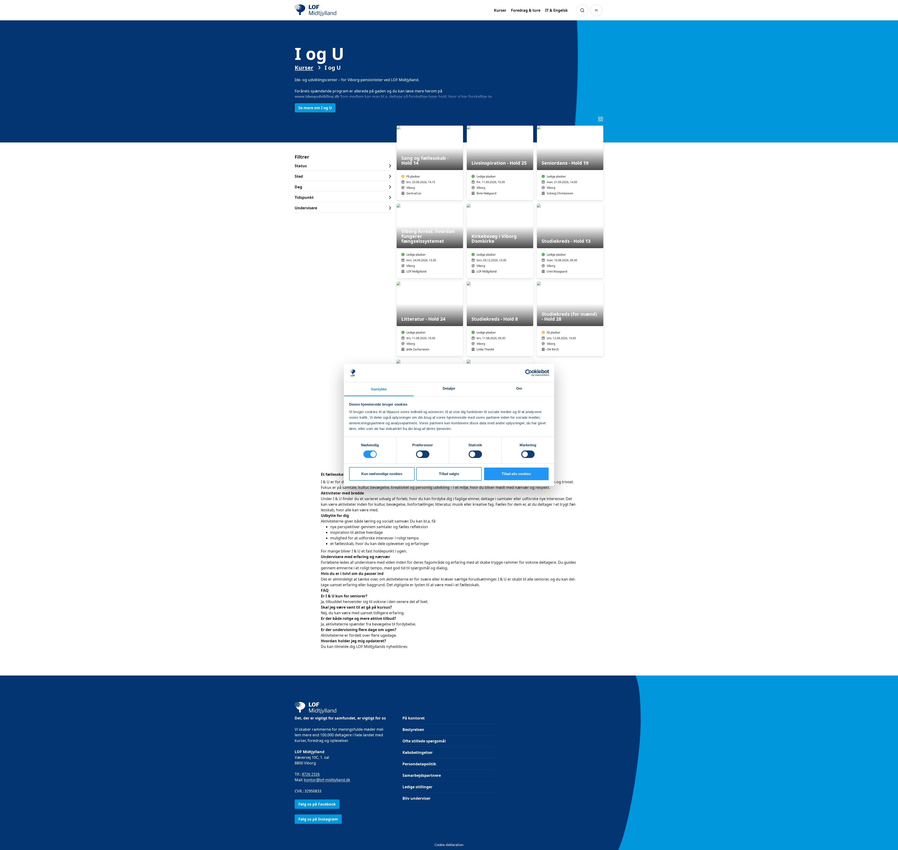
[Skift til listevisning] (600, 119)
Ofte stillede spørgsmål (424, 741)
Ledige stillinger (417, 786)
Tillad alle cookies (516, 474)
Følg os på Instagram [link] (318, 819)
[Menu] (596, 10)
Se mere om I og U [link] (315, 107)
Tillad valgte (449, 474)
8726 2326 (311, 774)
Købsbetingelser (417, 752)
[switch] (422, 454)
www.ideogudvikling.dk (317, 96)
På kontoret (413, 718)
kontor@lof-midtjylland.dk (327, 779)
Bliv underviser (416, 798)
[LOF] (329, 10)
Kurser (500, 10)
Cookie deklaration (449, 845)
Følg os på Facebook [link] (317, 804)
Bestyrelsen (413, 729)
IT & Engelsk (556, 10)
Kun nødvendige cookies (381, 474)
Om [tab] (519, 388)
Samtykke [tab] (379, 389)
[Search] (582, 10)
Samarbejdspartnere (421, 775)
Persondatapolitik (419, 763)
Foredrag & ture (525, 10)
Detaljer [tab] (449, 388)
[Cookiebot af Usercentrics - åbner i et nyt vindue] (528, 372)
